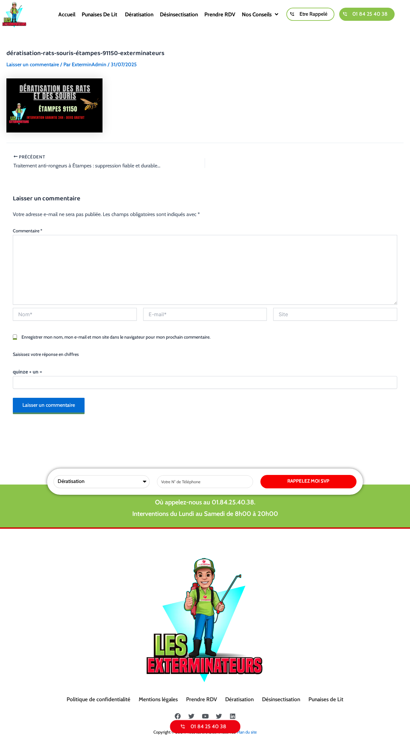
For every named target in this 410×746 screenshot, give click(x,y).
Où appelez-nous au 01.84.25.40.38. (205, 502)
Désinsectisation (179, 14)
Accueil (66, 14)
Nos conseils (257, 14)
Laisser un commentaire (32, 64)
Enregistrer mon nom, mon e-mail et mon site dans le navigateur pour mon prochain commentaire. (115, 337)
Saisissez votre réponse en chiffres (46, 354)
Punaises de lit (100, 14)
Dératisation (139, 14)
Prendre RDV (219, 14)
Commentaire (27, 231)
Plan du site (247, 731)
